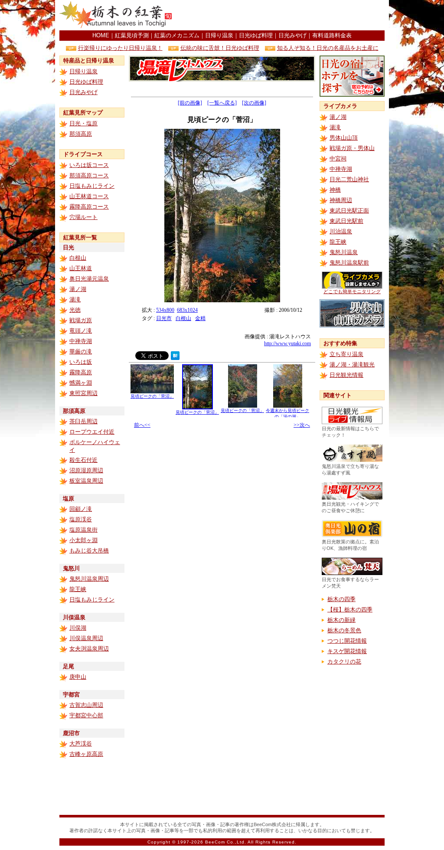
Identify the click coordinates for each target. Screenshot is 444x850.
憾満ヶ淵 (80, 382)
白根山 (77, 258)
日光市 (164, 318)
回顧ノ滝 (80, 509)
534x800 (165, 310)
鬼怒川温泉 (344, 252)
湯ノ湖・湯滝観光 (352, 364)
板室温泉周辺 (86, 480)
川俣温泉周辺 (86, 638)
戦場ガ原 (80, 320)
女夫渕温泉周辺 (89, 648)
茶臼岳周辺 (83, 421)
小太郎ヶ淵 (83, 540)
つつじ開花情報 (347, 641)
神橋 (335, 189)
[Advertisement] (283, 15)
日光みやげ (292, 35)
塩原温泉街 (83, 529)
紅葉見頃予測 (132, 35)
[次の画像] (254, 103)
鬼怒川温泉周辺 (89, 578)
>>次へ (302, 425)
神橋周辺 (341, 200)
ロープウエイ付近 (91, 431)
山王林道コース (89, 196)
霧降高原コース (89, 206)
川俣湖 (77, 627)
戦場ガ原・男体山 (352, 148)
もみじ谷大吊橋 (89, 550)
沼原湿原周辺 (86, 470)
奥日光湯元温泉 (89, 278)
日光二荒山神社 (349, 179)
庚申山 (77, 676)
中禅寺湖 (80, 341)
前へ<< (142, 425)
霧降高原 (80, 372)
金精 (200, 318)
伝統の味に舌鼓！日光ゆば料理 (219, 48)
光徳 (75, 310)
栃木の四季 (341, 599)
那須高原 (80, 134)
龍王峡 (77, 589)
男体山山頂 (344, 137)
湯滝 (75, 299)
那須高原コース (89, 175)
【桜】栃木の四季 (349, 609)
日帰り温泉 (219, 35)
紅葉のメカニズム (176, 35)
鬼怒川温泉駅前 (349, 262)
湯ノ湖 (77, 289)
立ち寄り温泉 (346, 354)
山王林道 (80, 268)
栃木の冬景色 (344, 630)
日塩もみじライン (91, 186)
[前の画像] (190, 103)
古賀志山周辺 (86, 705)
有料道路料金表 (332, 35)
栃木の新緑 (341, 620)
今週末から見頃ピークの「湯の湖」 (287, 413)
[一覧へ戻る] (222, 103)
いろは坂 (80, 362)
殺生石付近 (83, 460)
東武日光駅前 (346, 221)
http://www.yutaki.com (287, 343)
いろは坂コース (89, 165)
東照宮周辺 (83, 393)
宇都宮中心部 (86, 715)
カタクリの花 (344, 661)
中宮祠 (338, 158)
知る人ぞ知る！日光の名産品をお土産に (328, 48)
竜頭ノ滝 (80, 330)
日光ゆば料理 (256, 35)
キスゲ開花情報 (347, 651)
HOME (100, 35)
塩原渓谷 (80, 519)
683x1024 (187, 310)
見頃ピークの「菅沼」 (152, 396)
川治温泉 (341, 231)
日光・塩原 (83, 123)
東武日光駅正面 (349, 210)
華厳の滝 (80, 351)
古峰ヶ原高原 (86, 754)
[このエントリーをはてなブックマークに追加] (175, 357)
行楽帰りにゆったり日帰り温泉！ (120, 48)
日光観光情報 (346, 375)
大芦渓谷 (80, 743)
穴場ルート (83, 217)
